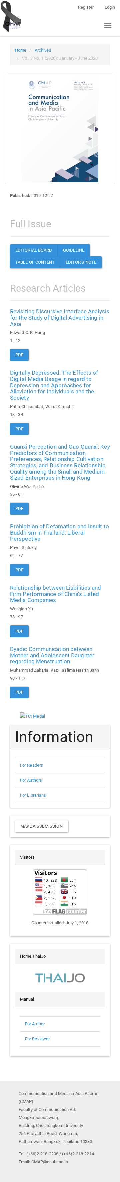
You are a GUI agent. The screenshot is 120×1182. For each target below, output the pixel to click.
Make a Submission (41, 826)
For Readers (31, 765)
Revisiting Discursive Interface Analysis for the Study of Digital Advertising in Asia (59, 317)
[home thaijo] (60, 977)
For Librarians (33, 795)
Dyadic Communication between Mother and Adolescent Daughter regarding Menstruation (52, 655)
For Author (35, 1023)
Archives (43, 50)
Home (20, 50)
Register (86, 7)
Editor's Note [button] (81, 262)
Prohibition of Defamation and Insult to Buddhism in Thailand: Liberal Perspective (59, 532)
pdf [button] (19, 354)
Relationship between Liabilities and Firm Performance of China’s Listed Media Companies (55, 593)
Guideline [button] (74, 250)
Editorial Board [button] (33, 250)
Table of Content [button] (35, 262)
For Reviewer (37, 1038)
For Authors (31, 780)
